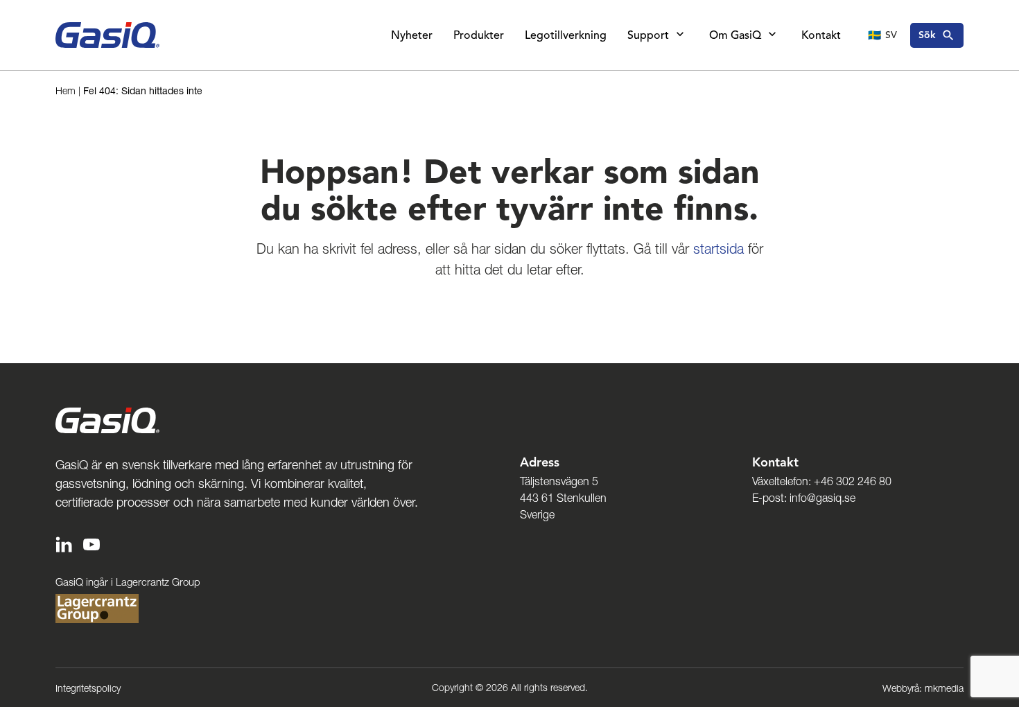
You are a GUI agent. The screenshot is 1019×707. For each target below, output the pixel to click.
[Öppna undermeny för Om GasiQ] (772, 35)
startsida (718, 249)
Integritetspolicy (88, 688)
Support (648, 35)
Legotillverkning (566, 35)
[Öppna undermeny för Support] (680, 35)
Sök (927, 35)
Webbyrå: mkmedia (923, 688)
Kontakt (821, 35)
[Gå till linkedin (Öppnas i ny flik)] (63, 543)
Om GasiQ (735, 35)
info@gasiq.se (822, 498)
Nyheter (412, 35)
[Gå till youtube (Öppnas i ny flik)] (91, 543)
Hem (65, 91)
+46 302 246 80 (852, 481)
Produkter (478, 35)
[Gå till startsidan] (107, 35)
